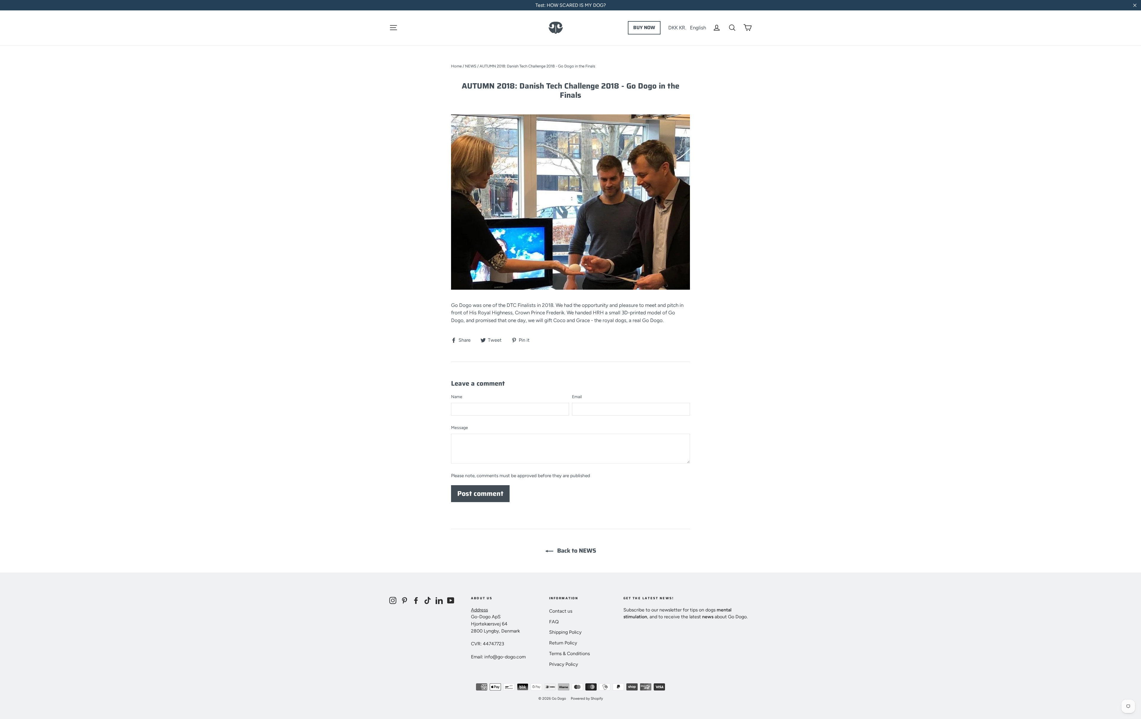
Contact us (560, 611)
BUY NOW (644, 27)
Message (459, 427)
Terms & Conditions (569, 653)
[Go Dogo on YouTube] (450, 600)
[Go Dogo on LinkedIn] (439, 600)
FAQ (554, 622)
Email (577, 396)
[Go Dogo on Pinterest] (404, 600)
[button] (687, 27)
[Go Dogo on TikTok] (427, 600)
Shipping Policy (565, 632)
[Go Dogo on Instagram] (392, 600)
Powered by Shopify (587, 698)
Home (456, 66)
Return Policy (563, 643)
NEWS (470, 66)
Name (456, 396)
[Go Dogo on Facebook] (416, 600)
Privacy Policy (563, 664)
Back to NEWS (576, 550)
